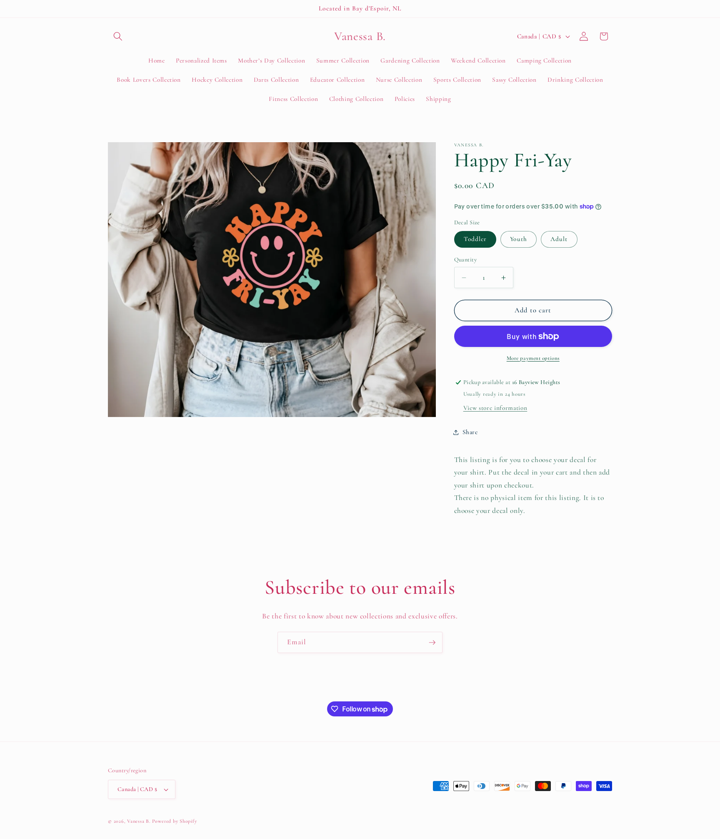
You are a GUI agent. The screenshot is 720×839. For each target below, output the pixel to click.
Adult (559, 239)
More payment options (533, 358)
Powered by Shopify (174, 821)
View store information (495, 408)
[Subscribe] (432, 642)
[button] (118, 36)
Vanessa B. (139, 821)
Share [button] (470, 432)
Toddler (475, 239)
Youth (518, 239)
